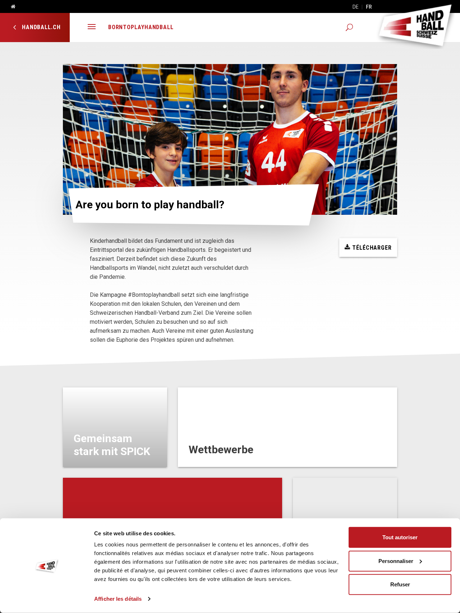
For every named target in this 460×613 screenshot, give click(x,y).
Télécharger (371, 247)
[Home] (10, 7)
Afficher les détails (118, 599)
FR (369, 7)
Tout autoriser (400, 537)
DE (356, 7)
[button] (91, 27)
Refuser (400, 584)
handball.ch (40, 27)
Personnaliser (395, 561)
